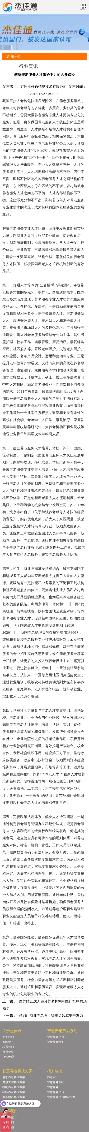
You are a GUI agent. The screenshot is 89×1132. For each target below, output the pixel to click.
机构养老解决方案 (13, 1087)
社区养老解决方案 (13, 1092)
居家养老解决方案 (13, 1077)
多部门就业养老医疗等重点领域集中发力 (51, 1015)
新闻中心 (8, 1042)
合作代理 (8, 1057)
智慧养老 (52, 1087)
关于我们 (8, 1037)
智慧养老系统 (55, 1082)
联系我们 (8, 1047)
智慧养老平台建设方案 (61, 1097)
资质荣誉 (8, 1052)
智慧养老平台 (55, 1037)
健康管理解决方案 (13, 1082)
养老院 (51, 1077)
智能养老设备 (55, 1042)
